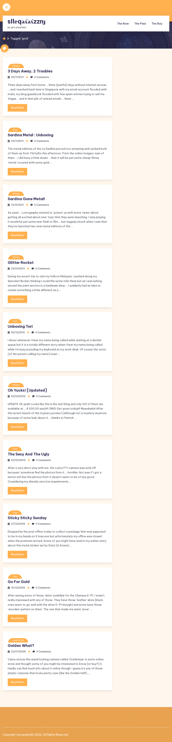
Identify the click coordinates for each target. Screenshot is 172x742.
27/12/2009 (18, 523)
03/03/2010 (18, 396)
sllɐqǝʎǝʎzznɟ (26, 21)
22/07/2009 (18, 651)
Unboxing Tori (20, 326)
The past (140, 23)
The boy (157, 23)
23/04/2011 (18, 268)
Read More (17, 107)
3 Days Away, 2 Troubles (30, 71)
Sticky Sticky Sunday (27, 517)
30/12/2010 (18, 332)
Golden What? (21, 645)
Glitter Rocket (21, 262)
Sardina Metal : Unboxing (30, 135)
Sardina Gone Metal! (26, 198)
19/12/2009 (18, 587)
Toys (14, 129)
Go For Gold (19, 581)
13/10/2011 (17, 204)
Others (16, 66)
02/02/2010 (18, 460)
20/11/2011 (17, 77)
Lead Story (18, 640)
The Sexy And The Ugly (28, 454)
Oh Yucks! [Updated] (27, 390)
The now (123, 23)
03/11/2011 (17, 141)
